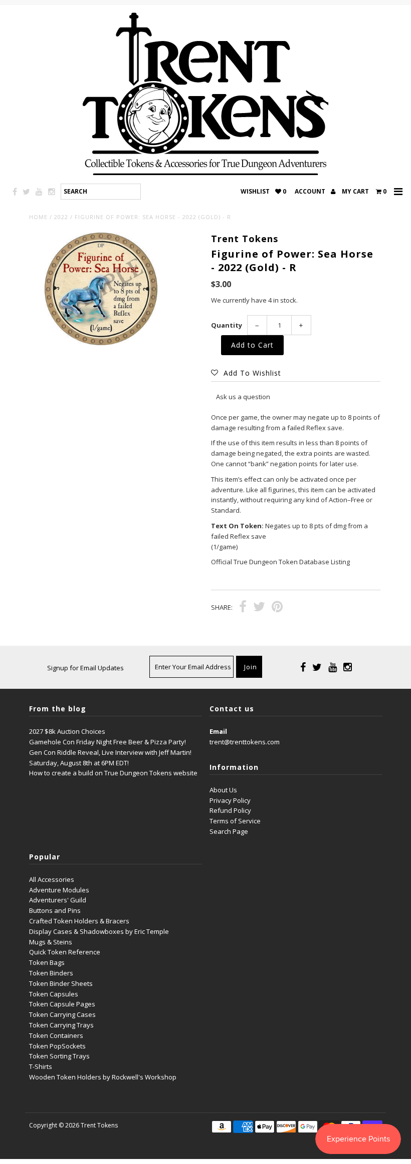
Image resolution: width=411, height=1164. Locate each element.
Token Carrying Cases (62, 1014)
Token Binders (51, 972)
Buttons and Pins (55, 910)
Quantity (226, 325)
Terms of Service (235, 820)
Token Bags (47, 962)
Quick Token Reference (64, 951)
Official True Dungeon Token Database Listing (280, 561)
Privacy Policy (230, 800)
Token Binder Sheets (61, 983)
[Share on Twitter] (259, 607)
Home (38, 217)
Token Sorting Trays (59, 1055)
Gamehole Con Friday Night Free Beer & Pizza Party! (107, 741)
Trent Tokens (99, 1125)
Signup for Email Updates (85, 667)
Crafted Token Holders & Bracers (79, 920)
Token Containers (56, 1035)
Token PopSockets (57, 1045)
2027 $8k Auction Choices (67, 731)
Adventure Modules (59, 889)
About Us (223, 789)
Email (218, 731)
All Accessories (51, 879)
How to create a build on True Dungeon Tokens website (113, 772)
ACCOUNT (311, 191)
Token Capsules (53, 993)
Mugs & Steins (50, 941)
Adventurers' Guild (57, 899)
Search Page (229, 831)
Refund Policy (230, 810)
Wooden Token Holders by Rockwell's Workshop (102, 1076)
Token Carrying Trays (61, 1024)
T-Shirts (40, 1066)
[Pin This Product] (277, 607)
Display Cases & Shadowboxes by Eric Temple (99, 931)
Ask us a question (243, 396)
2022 (61, 217)
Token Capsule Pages (62, 1003)
